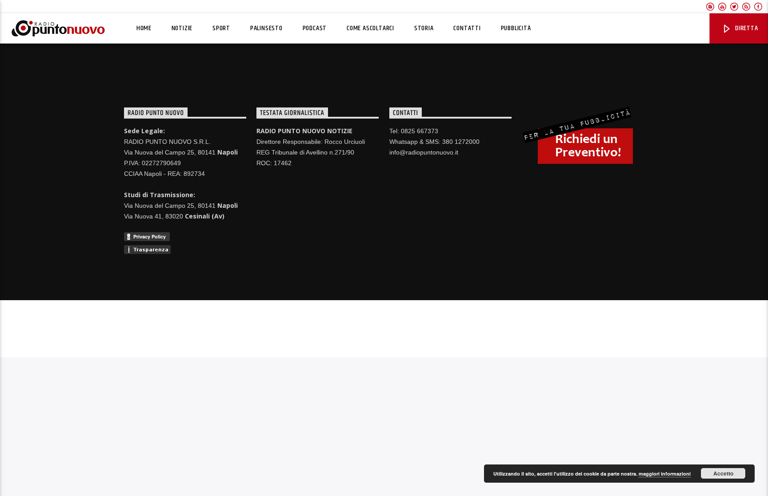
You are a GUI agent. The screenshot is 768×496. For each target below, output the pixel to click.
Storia (424, 28)
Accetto (723, 473)
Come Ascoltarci (370, 28)
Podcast (315, 28)
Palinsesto (266, 28)
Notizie (182, 28)
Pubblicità (516, 28)
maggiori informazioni (665, 473)
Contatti (466, 28)
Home (144, 28)
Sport (221, 28)
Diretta (745, 28)
